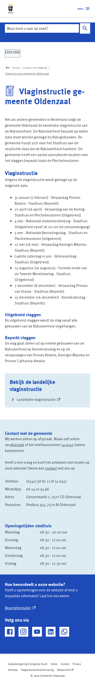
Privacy (77, 664)
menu (80, 8)
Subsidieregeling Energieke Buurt (28, 664)
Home (15, 68)
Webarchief (65, 670)
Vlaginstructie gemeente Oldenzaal (27, 73)
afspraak (17, 444)
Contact (65, 664)
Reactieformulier (20, 607)
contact (51, 468)
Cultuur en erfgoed (35, 68)
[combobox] (42, 28)
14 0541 (67, 444)
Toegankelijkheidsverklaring (37, 670)
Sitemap (13, 670)
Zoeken (85, 28)
